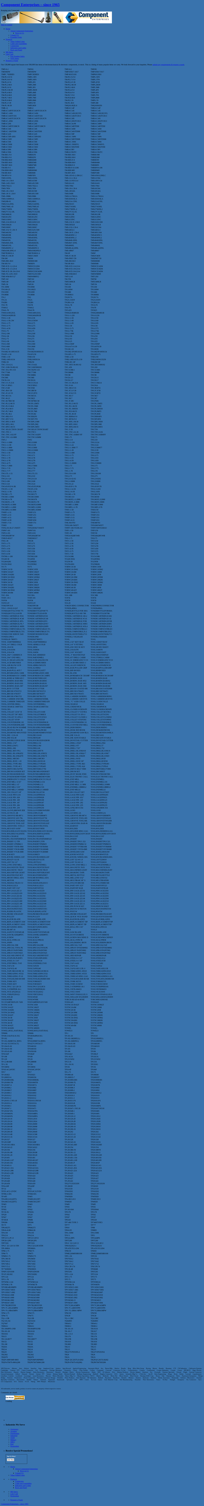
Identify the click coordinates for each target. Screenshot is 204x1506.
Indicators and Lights (18, 48)
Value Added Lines (17, 42)
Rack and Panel (16, 50)
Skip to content (6, 25)
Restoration (14, 1446)
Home (8, 29)
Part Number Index (17, 56)
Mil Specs (9, 52)
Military (13, 1440)
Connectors (14, 46)
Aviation (13, 1431)
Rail (11, 1444)
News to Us (19, 33)
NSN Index (14, 58)
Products (9, 39)
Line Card (9, 54)
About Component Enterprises (21, 31)
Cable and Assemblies (18, 44)
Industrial (13, 1436)
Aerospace (14, 1429)
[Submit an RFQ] (15, 1399)
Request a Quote (12, 61)
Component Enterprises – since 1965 (30, 4)
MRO (12, 1442)
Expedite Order (16, 37)
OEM (12, 1438)
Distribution (14, 1433)
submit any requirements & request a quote (168, 65)
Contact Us (14, 35)
